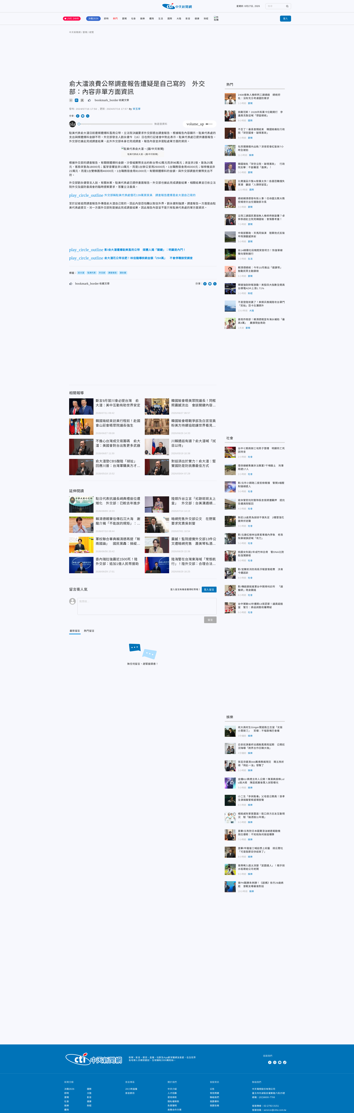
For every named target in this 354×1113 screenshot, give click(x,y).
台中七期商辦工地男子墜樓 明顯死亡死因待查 (230, 452)
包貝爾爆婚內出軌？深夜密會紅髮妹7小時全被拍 (230, 150)
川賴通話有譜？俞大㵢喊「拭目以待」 (157, 447)
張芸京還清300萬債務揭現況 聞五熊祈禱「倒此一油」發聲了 (230, 765)
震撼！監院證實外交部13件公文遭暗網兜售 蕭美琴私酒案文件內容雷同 (157, 545)
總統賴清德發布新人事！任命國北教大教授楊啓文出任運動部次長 (230, 202)
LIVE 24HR (73, 18)
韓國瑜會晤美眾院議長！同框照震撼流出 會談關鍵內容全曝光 (157, 406)
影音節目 (130, 1093)
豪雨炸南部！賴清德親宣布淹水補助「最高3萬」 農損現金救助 (230, 323)
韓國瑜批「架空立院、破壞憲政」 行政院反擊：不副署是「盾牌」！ (230, 167)
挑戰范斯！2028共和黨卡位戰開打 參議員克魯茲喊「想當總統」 (230, 116)
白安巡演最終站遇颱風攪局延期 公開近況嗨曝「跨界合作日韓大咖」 (230, 748)
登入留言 (209, 589)
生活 (160, 18)
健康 (197, 18)
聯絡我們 (214, 1097)
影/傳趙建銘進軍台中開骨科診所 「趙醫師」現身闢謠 (230, 590)
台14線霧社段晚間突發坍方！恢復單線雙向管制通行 (230, 254)
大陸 (179, 18)
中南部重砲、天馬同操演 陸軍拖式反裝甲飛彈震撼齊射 (230, 236)
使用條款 (172, 1097)
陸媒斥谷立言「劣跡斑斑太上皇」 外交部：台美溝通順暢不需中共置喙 (157, 504)
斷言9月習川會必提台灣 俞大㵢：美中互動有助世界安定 (81, 406)
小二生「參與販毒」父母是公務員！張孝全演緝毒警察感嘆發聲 (230, 800)
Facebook (269, 1062)
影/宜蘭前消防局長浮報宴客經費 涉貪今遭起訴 (230, 573)
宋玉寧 (136, 109)
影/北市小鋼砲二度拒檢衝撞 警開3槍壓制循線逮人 (230, 486)
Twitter (264, 1062)
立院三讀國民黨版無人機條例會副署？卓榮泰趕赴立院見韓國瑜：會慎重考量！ (230, 219)
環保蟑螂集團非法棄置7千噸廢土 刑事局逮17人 (230, 469)
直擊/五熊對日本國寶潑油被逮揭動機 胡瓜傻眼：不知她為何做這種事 (230, 834)
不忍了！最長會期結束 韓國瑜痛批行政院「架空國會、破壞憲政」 (230, 133)
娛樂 (142, 18)
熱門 (115, 18)
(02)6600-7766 (267, 1097)
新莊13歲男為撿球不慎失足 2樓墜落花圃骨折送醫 (230, 521)
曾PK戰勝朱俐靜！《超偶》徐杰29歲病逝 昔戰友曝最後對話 (230, 886)
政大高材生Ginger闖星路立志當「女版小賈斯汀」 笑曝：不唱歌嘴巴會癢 (230, 731)
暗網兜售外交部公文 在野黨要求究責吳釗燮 (157, 525)
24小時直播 (131, 1089)
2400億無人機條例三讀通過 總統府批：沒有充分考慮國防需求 (230, 98)
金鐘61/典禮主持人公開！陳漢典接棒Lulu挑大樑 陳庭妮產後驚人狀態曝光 (230, 783)
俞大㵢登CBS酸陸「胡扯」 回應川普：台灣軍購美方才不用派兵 (81, 467)
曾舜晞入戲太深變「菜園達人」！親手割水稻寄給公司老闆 (230, 869)
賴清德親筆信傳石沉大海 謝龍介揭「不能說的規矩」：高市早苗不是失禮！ (81, 525)
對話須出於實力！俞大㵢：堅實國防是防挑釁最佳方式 (157, 467)
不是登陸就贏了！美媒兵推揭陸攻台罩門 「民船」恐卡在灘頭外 (230, 306)
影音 (188, 18)
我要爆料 (214, 1101)
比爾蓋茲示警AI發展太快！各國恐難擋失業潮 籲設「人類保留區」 (230, 185)
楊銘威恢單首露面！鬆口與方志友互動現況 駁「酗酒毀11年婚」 (230, 817)
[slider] (115, 124)
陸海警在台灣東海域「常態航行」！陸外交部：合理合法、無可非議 (157, 565)
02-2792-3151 (271, 1106)
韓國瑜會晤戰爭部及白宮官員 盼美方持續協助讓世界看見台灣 (157, 427)
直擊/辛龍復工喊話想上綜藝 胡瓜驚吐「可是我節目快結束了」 (230, 852)
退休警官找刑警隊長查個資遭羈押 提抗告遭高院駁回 (230, 504)
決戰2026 (93, 18)
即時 (106, 18)
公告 (212, 1089)
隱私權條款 (173, 1101)
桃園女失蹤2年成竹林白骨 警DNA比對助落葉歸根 (230, 555)
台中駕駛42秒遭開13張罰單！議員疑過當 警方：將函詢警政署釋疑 (230, 607)
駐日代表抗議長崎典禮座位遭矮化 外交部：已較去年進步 (81, 504)
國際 (169, 18)
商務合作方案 (175, 1110)
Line (279, 1062)
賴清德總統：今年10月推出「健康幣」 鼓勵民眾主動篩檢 (230, 271)
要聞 (124, 18)
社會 (133, 18)
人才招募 (172, 1093)
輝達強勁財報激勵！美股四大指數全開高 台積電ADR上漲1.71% (230, 288)
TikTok (284, 1062)
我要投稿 (214, 1105)
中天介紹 (172, 1089)
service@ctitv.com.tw (275, 1110)
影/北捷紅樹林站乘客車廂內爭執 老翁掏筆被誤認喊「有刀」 (230, 538)
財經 (206, 18)
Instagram (274, 1062)
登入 (285, 18)
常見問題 (214, 1093)
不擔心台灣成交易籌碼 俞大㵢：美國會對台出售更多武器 (81, 447)
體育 (151, 18)
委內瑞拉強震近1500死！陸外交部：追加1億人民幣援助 (81, 565)
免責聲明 (172, 1105)
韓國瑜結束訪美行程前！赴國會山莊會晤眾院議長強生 (81, 427)
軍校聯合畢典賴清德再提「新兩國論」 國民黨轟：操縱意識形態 (81, 545)
